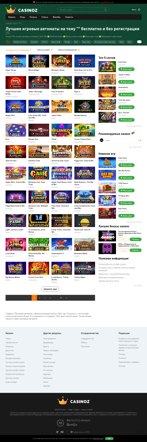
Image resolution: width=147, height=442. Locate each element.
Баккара (67, 42)
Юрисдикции (48, 366)
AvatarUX (121, 186)
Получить (135, 239)
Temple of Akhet (124, 74)
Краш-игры (86, 42)
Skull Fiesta (122, 208)
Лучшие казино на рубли (15, 366)
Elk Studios (78, 94)
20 (61, 298)
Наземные (47, 358)
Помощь (122, 354)
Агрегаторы (48, 354)
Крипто (46, 346)
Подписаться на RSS (81, 432)
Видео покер (56, 42)
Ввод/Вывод (48, 342)
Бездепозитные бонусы (15, 374)
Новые (8, 338)
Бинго (130, 42)
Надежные (10, 354)
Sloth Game (122, 62)
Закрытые (9, 346)
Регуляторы (48, 370)
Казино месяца (49, 362)
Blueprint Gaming (80, 73)
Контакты (122, 358)
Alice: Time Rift (123, 112)
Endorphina (78, 142)
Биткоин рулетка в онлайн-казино (112, 264)
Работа (84, 342)
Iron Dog (31, 258)
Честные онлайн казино (15, 362)
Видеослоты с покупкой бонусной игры (114, 274)
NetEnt (8, 232)
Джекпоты (10, 350)
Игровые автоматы (20, 42)
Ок (109, 438)
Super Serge (122, 158)
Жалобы (56, 17)
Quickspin (54, 73)
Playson (8, 118)
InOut (53, 118)
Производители (49, 338)
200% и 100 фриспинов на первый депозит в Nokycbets (128, 245)
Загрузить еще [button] (50, 289)
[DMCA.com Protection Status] (72, 425)
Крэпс (76, 42)
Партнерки (85, 346)
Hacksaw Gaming (123, 173)
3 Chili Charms (123, 183)
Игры (22, 17)
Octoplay (31, 163)
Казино (11, 17)
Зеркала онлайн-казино (15, 370)
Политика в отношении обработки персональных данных (129, 347)
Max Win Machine (124, 170)
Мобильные (48, 378)
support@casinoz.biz (107, 2)
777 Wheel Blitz (123, 196)
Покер (121, 42)
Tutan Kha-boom (124, 100)
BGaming (31, 73)
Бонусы (33, 17)
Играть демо (16, 64)
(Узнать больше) (98, 438)
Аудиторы (47, 374)
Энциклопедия (11, 382)
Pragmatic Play (11, 73)
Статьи (45, 17)
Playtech (54, 142)
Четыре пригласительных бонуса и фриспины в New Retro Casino (129, 233)
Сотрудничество (87, 338)
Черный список (12, 342)
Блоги (45, 382)
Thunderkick (122, 77)
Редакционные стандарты (129, 362)
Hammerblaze (123, 87)
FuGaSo (31, 187)
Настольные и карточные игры (104, 42)
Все (8, 42)
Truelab (77, 118)
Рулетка (44, 42)
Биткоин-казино (12, 378)
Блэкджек (34, 42)
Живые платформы (50, 350)
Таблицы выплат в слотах (109, 281)
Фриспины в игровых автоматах (111, 277)
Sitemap (122, 366)
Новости (69, 17)
